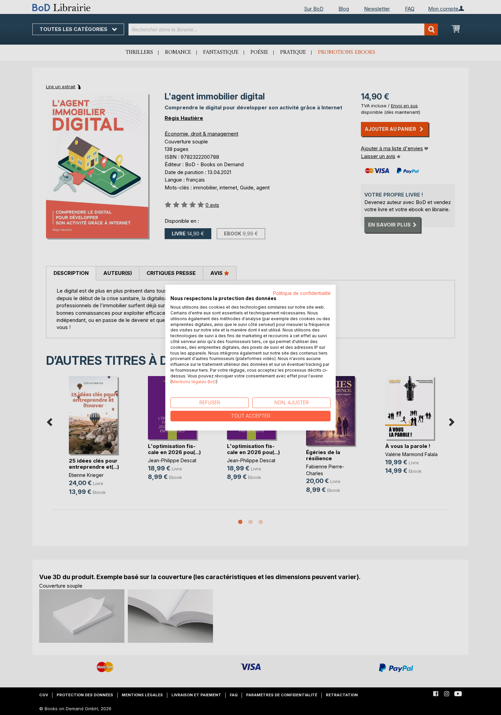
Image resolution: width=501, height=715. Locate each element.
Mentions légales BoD (194, 381)
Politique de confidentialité (302, 293)
